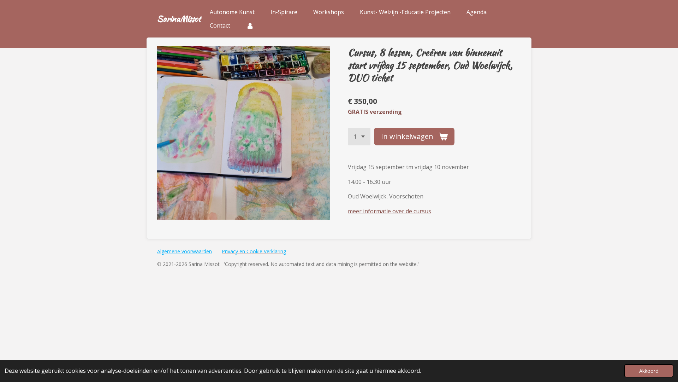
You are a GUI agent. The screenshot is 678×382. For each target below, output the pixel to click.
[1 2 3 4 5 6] (359, 136)
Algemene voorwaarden (184, 251)
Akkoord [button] (649, 370)
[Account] (250, 25)
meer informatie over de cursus (389, 211)
